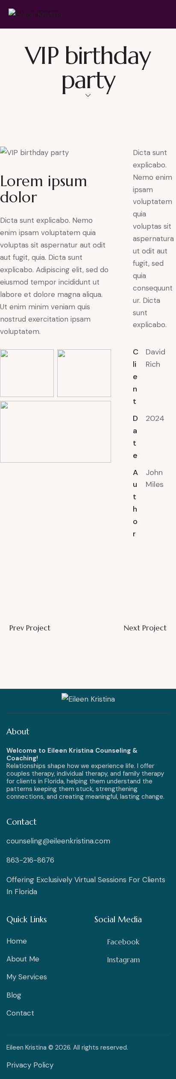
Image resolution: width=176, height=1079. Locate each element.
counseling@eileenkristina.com (58, 841)
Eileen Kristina (26, 1047)
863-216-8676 (30, 860)
